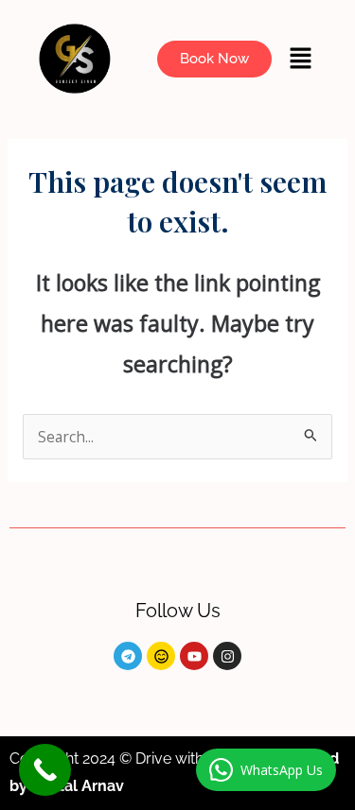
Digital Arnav (79, 786)
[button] (300, 58)
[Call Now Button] (45, 770)
